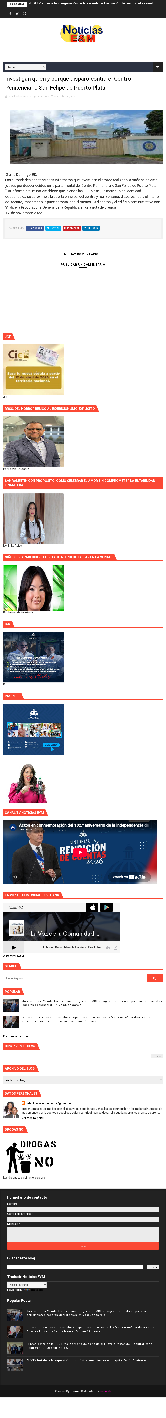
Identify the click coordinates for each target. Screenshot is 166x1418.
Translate (37, 1289)
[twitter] (17, 13)
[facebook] (10, 13)
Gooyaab (105, 1391)
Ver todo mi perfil (33, 1118)
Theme (74, 1391)
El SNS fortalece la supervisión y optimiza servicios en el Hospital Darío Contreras (87, 1360)
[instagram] (24, 13)
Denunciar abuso (16, 1036)
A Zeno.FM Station (14, 956)
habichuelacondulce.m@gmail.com (49, 1103)
